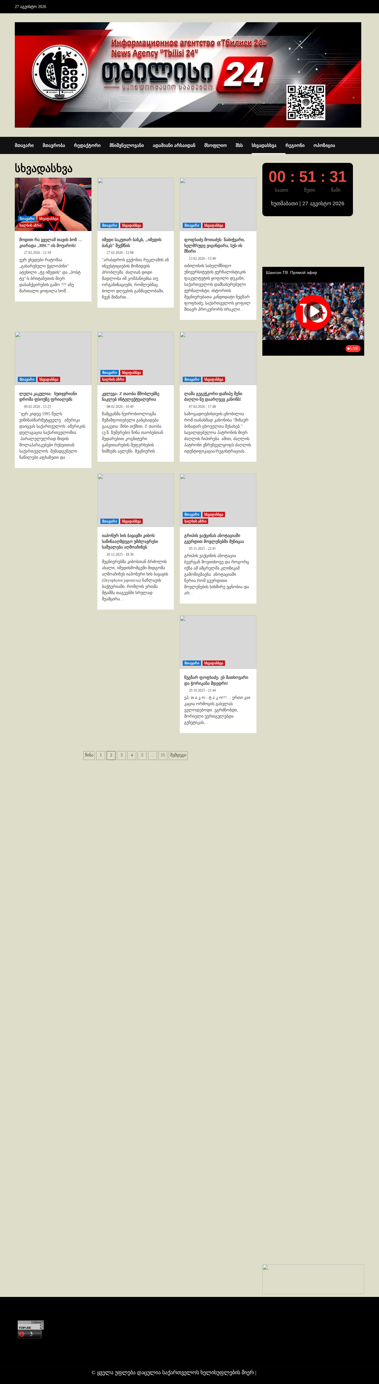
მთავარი (24, 145)
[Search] (360, 145)
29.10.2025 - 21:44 (202, 690)
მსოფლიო (215, 145)
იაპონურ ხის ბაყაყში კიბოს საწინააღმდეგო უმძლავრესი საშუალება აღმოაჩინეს (130, 541)
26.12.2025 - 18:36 (120, 554)
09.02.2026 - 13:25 (37, 407)
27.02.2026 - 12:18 (37, 253)
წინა (89, 755)
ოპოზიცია (324, 145)
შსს (239, 145)
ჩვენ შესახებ (31, 1355)
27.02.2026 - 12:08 (120, 253)
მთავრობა (54, 145)
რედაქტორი (87, 145)
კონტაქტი (28, 1344)
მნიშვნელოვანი (127, 145)
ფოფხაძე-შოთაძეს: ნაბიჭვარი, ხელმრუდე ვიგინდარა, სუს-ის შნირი (214, 246)
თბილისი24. (273, 1372)
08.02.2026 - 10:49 (120, 407)
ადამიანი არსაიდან (174, 145)
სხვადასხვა (264, 145)
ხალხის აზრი (30, 225)
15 (163, 755)
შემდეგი (178, 755)
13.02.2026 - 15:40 (202, 258)
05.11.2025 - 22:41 (202, 548)
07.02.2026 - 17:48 (202, 407)
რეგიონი (295, 145)
